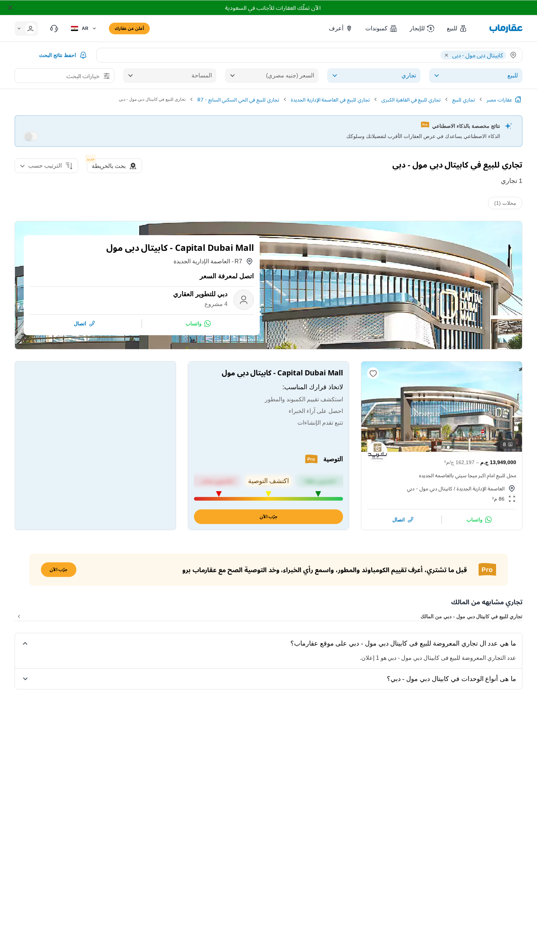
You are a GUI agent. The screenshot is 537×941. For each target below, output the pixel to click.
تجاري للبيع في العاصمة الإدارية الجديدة (330, 99)
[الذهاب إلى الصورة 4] (435, 447)
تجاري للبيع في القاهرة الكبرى (411, 99)
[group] (441, 407)
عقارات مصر (499, 99)
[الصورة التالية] (373, 406)
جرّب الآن (269, 516)
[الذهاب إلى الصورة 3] (439, 447)
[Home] (518, 99)
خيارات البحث (82, 76)
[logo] (506, 28)
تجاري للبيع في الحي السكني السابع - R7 (238, 99)
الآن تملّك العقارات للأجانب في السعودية (272, 8)
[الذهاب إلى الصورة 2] (443, 447)
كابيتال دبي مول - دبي (429, 488)
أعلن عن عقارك (129, 28)
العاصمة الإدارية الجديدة (480, 488)
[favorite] (373, 373)
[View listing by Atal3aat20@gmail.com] (377, 452)
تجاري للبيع (463, 99)
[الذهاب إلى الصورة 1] (448, 447)
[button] (457, 28)
